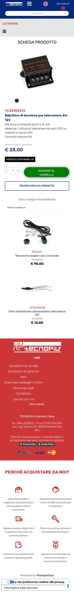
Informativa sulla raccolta (20, 587)
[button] (37, 71)
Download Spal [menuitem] (23, 388)
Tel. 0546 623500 (23, 423)
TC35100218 (37, 307)
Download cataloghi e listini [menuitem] (23, 382)
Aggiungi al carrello (46, 172)
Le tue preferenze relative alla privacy (38, 582)
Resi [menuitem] (23, 377)
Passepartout (45, 575)
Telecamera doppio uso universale (37, 255)
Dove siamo (37, 404)
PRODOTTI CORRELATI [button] (16, 208)
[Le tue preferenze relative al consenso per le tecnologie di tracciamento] (68, 586)
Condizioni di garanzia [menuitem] (23, 371)
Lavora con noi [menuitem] (23, 399)
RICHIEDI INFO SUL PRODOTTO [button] (37, 185)
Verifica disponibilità (20, 159)
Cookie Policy (47, 444)
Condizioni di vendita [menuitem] (23, 366)
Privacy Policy (29, 444)
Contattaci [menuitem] (23, 393)
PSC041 (37, 252)
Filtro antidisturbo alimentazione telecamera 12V (37, 313)
